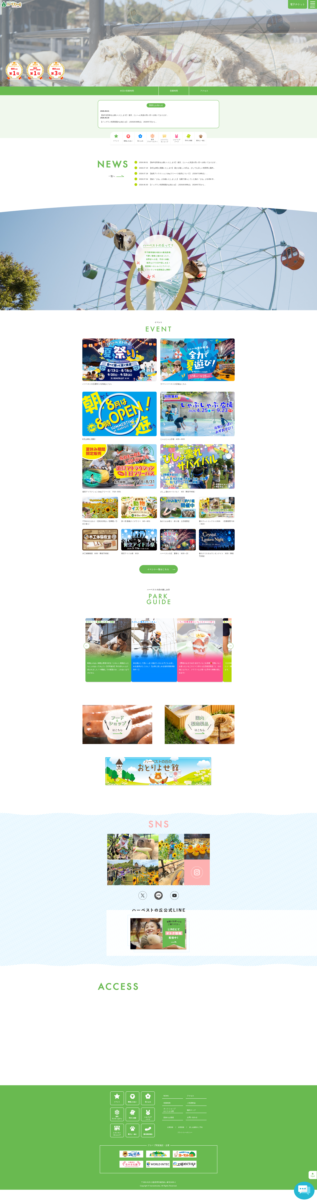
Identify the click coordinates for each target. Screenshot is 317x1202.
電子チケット (297, 4)
